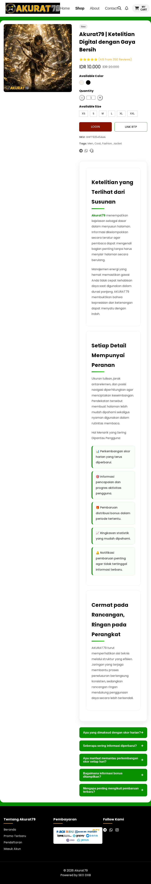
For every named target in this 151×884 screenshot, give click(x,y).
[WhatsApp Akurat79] (111, 830)
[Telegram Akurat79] (105, 830)
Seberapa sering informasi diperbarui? (113, 745)
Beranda (10, 829)
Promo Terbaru (15, 836)
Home (65, 8)
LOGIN (95, 127)
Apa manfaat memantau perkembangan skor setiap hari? (113, 760)
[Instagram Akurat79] (117, 830)
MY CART (144, 8)
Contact (111, 8)
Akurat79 (98, 215)
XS (83, 113)
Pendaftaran (13, 842)
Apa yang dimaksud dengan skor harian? (113, 732)
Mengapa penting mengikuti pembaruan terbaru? (113, 790)
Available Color (91, 76)
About (94, 8)
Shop (79, 8)
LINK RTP (131, 127)
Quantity (86, 91)
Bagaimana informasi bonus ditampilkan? (113, 775)
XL (121, 113)
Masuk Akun (12, 849)
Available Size (90, 106)
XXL (132, 113)
